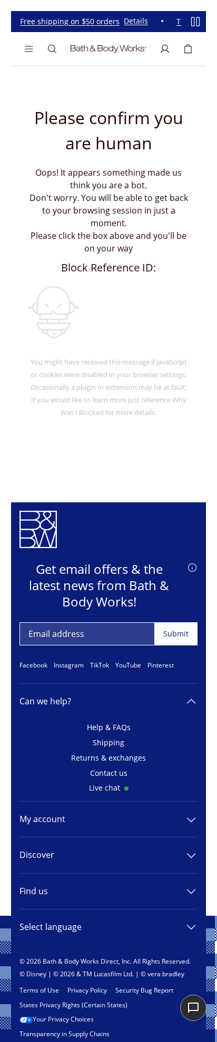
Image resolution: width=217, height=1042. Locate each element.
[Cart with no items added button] (188, 48)
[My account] (164, 48)
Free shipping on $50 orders (67, 21)
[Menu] (28, 48)
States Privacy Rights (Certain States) (73, 1005)
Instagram (69, 665)
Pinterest (160, 665)
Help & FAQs (109, 727)
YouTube (128, 665)
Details (134, 21)
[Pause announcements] (195, 21)
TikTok (99, 665)
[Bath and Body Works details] (192, 567)
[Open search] (52, 48)
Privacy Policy (87, 990)
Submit (176, 634)
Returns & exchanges (108, 758)
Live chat (104, 788)
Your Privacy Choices (63, 1019)
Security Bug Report (144, 990)
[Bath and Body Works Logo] (108, 49)
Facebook (33, 665)
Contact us (108, 773)
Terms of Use (39, 990)
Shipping (108, 742)
